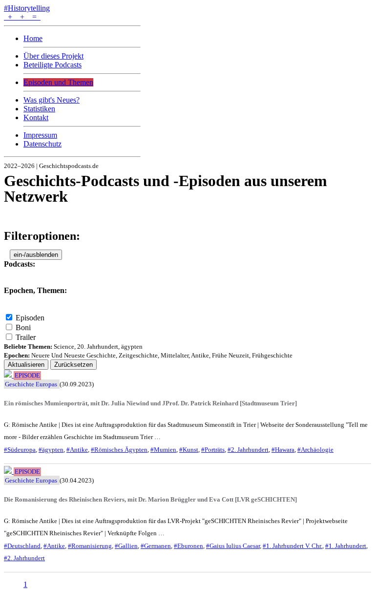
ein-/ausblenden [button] (36, 254)
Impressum (40, 135)
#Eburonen (188, 545)
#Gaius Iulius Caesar (233, 545)
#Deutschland (22, 545)
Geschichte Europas (31, 384)
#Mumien (163, 449)
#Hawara (282, 449)
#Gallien (126, 545)
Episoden (30, 318)
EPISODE (27, 375)
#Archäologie (315, 449)
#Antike (77, 449)
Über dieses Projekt (53, 56)
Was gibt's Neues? (51, 100)
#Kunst (188, 449)
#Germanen (156, 545)
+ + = (22, 17)
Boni (23, 327)
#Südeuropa (20, 449)
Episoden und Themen (58, 82)
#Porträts (213, 449)
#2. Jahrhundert (248, 449)
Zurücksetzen (73, 364)
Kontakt (35, 117)
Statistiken (39, 109)
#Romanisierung (90, 545)
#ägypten (51, 449)
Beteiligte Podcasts (52, 65)
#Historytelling (27, 8)
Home (32, 38)
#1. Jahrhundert (345, 545)
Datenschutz (42, 144)
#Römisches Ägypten (119, 449)
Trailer (26, 337)
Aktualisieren (26, 364)
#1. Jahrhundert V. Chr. (292, 545)
